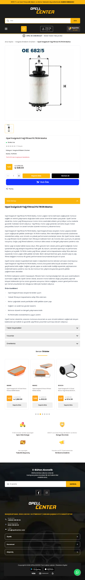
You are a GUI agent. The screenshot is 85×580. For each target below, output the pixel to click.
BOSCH (60, 385)
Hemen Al (65, 176)
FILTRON (14, 154)
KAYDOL (73, 484)
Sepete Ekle (36, 176)
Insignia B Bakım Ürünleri (25, 42)
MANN (9, 385)
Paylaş (11, 189)
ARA (75, 21)
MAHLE (34, 385)
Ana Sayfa (9, 42)
